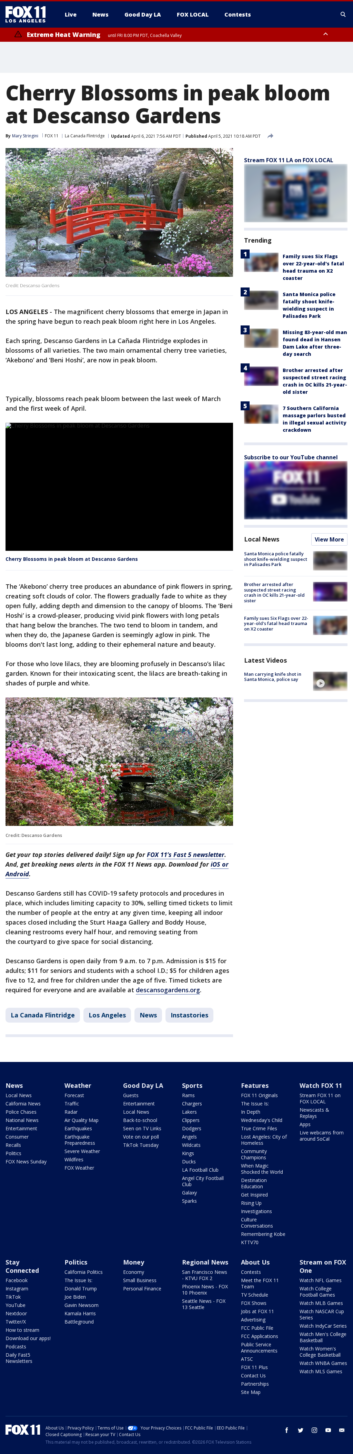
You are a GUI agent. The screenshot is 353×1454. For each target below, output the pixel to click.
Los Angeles (107, 1015)
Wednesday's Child (261, 1120)
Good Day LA (143, 1085)
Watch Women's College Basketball (320, 1351)
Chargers (192, 1103)
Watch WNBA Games (323, 1363)
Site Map (251, 1392)
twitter (300, 1430)
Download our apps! (28, 1338)
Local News (261, 539)
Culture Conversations (257, 1222)
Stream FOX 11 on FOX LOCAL (320, 1098)
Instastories (189, 1015)
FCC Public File (257, 1328)
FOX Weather (79, 1167)
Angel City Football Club (203, 1181)
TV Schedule (254, 1294)
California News (23, 1103)
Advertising (253, 1319)
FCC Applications (259, 1336)
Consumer (17, 1136)
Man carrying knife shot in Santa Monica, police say (272, 677)
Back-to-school (140, 1120)
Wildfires (73, 1159)
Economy (133, 1272)
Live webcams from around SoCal (322, 1135)
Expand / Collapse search (343, 14)
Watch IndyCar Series (323, 1326)
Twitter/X (16, 1321)
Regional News (205, 1262)
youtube (328, 1430)
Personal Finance (142, 1288)
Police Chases (21, 1112)
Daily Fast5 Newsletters (19, 1357)
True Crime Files (259, 1128)
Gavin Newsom (81, 1305)
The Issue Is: (255, 1103)
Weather (77, 1085)
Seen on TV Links (142, 1128)
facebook (286, 1430)
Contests (251, 1272)
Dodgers (191, 1128)
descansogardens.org (168, 990)
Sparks (189, 1201)
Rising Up (251, 1203)
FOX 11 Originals (259, 1095)
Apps (305, 1124)
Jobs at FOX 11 (257, 1311)
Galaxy (189, 1192)
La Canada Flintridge (85, 136)
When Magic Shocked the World (262, 1168)
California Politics (83, 1272)
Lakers (189, 1112)
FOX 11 (52, 136)
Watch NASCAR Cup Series (322, 1314)
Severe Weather (82, 1151)
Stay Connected (22, 1266)
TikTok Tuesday (141, 1145)
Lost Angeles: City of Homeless (264, 1139)
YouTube (16, 1305)
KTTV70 (250, 1242)
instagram (314, 1430)
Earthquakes (78, 1128)
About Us (255, 1262)
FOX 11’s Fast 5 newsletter (185, 854)
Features (255, 1085)
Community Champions (254, 1154)
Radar (71, 1112)
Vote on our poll (141, 1136)
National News (22, 1120)
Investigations (256, 1211)
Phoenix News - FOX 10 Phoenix (205, 1289)
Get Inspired (254, 1194)
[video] (330, 681)
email (341, 1430)
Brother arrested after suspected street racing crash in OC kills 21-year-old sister (274, 592)
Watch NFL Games (321, 1280)
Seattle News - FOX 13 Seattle (203, 1304)
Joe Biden (75, 1297)
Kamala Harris (80, 1313)
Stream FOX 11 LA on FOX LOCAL (288, 160)
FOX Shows (253, 1303)
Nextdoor (16, 1313)
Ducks (189, 1161)
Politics (13, 1153)
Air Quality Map (81, 1120)
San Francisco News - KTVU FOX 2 (204, 1275)
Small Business (140, 1280)
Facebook (17, 1280)
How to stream (22, 1330)
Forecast (74, 1095)
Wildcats (191, 1145)
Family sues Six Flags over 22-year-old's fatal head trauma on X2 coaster (276, 623)
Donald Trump (80, 1288)
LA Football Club (200, 1170)
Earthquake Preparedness (79, 1139)
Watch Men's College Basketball (323, 1337)
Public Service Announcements (259, 1347)
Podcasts (16, 1346)
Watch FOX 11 (321, 1085)
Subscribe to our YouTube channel (291, 457)
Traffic (71, 1103)
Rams (188, 1095)
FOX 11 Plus (254, 1367)
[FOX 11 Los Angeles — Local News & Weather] (28, 14)
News (148, 1015)
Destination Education (254, 1183)
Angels (189, 1136)
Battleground (79, 1321)
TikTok (13, 1297)
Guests (131, 1095)
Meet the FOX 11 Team (260, 1283)
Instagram (17, 1288)
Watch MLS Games (321, 1371)
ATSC (247, 1359)
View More (329, 539)
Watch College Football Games (317, 1291)
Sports (192, 1085)
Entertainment (21, 1128)
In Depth (250, 1112)
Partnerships (255, 1383)
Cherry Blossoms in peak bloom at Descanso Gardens (72, 559)
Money (133, 1262)
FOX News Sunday (26, 1161)
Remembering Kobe (263, 1234)
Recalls (13, 1145)
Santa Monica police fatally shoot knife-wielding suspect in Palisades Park (275, 558)
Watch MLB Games (321, 1303)
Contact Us (253, 1375)
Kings (188, 1153)
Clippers (191, 1120)
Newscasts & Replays (314, 1112)
